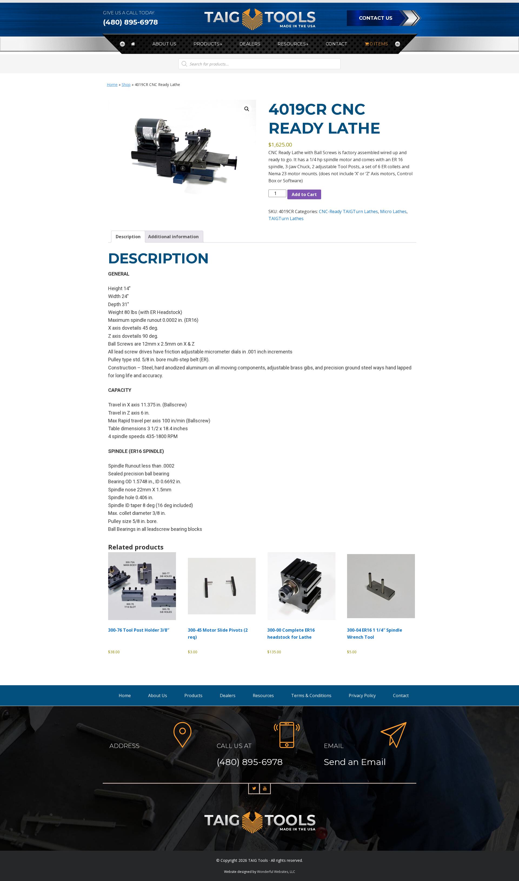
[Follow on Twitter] (254, 788)
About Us (157, 695)
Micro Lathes (393, 211)
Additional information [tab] (173, 237)
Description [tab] (128, 237)
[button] (247, 109)
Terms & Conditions (311, 695)
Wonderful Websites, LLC (276, 871)
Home (112, 84)
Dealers (227, 695)
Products (193, 695)
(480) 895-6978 (130, 22)
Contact (401, 695)
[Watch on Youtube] (265, 788)
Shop (126, 84)
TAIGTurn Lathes (286, 218)
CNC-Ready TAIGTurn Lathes (348, 211)
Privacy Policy (362, 695)
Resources (263, 695)
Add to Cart (304, 194)
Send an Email (355, 762)
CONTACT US (375, 18)
